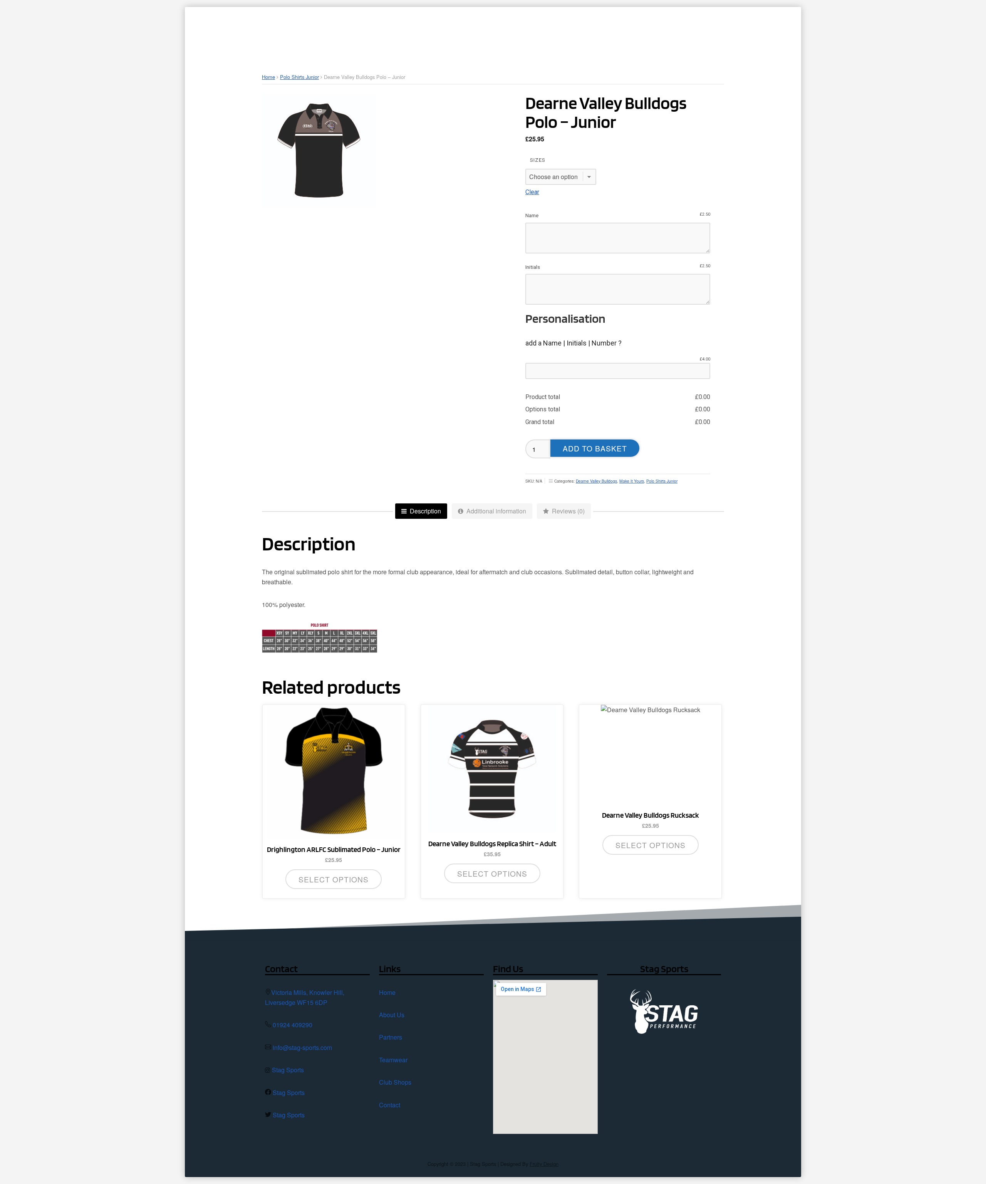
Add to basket (595, 448)
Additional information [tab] (495, 510)
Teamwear (393, 1059)
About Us (391, 1014)
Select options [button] (650, 845)
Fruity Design (544, 1163)
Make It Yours (631, 481)
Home (268, 76)
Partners (390, 1037)
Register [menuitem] (762, 32)
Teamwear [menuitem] (600, 32)
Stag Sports (288, 1069)
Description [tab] (424, 510)
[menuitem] (462, 32)
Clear (532, 192)
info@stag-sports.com (302, 1047)
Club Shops (395, 1082)
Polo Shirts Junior (299, 76)
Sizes (537, 160)
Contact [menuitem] (715, 32)
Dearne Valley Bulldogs (596, 481)
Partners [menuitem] (549, 32)
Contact (389, 1104)
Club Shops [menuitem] (655, 32)
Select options (333, 879)
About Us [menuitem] (499, 32)
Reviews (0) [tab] (567, 510)
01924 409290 (292, 1024)
